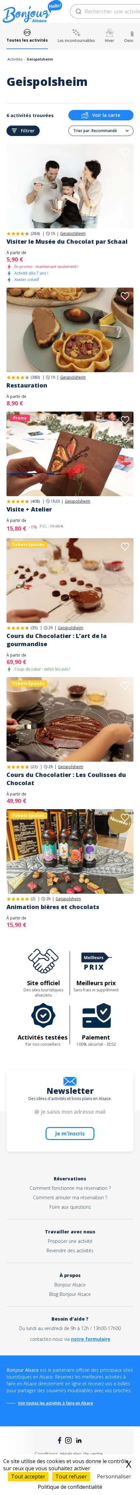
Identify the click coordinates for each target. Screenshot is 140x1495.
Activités (14, 59)
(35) (34, 628)
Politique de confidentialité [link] (70, 1486)
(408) (35, 501)
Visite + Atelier (29, 509)
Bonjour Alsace (70, 1285)
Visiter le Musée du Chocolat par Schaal (67, 241)
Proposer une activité (70, 1241)
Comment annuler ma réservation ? (70, 1197)
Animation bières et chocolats (53, 907)
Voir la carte (106, 115)
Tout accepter (28, 1476)
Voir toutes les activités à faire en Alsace (55, 1403)
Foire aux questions (70, 1207)
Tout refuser (71, 1476)
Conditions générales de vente (69, 1453)
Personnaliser (114, 1476)
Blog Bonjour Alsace (70, 1294)
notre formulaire (90, 1339)
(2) (33, 899)
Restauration (27, 385)
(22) (34, 766)
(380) (35, 377)
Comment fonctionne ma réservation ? (70, 1188)
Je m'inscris (70, 1133)
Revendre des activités (70, 1250)
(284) (35, 233)
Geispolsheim (73, 233)
